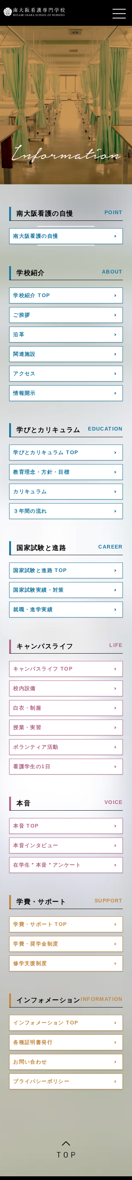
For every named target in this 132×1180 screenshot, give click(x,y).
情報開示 (24, 393)
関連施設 (24, 354)
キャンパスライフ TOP (43, 669)
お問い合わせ (30, 1062)
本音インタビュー (35, 845)
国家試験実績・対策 (38, 590)
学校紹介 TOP (31, 295)
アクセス (24, 373)
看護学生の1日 (32, 766)
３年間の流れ (30, 511)
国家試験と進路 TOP (40, 570)
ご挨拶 (21, 315)
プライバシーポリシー (41, 1081)
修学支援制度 (30, 963)
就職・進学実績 (33, 609)
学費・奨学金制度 (35, 944)
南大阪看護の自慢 (35, 236)
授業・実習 (27, 727)
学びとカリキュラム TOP (45, 452)
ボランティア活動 (35, 747)
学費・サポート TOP (40, 924)
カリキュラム (30, 491)
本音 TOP (25, 826)
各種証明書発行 (33, 1042)
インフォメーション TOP (45, 1023)
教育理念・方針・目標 (41, 472)
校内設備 (24, 688)
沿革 (19, 334)
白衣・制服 (27, 708)
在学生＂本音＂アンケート (47, 865)
